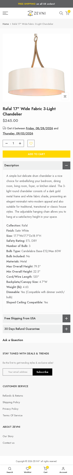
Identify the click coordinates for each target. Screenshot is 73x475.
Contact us (9, 443)
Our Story (8, 436)
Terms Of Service (13, 415)
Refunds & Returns (13, 396)
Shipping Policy (11, 402)
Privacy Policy (10, 409)
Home (6, 24)
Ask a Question (13, 340)
